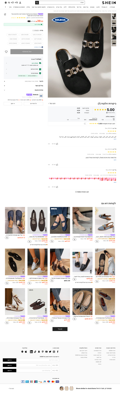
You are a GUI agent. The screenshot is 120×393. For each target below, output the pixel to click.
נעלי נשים (104, 11)
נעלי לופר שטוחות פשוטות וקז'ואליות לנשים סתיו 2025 (60, 278)
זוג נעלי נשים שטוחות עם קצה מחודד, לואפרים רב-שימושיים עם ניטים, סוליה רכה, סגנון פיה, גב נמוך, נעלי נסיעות (82, 316)
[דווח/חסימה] (49, 144)
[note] (39, 245)
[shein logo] (109, 2)
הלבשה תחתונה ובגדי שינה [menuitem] (39, 7)
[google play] (22, 352)
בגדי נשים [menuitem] (85, 7)
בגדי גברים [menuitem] (59, 7)
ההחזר (99, 364)
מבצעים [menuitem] (92, 7)
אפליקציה (24, 348)
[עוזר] (57, 144)
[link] (16, 2)
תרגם (115, 139)
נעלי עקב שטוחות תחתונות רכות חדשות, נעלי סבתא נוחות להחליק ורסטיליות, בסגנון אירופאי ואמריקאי (15, 235)
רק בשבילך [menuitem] (104, 7)
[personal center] (20, 3)
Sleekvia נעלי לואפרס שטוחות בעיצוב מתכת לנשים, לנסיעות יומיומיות (82, 236)
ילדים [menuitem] (65, 7)
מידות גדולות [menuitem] (71, 7)
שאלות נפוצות (84, 357)
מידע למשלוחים (97, 350)
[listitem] (105, 225)
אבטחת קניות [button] (34, 73)
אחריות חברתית (111, 355)
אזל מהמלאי (26, 52)
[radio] (37, 34)
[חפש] (37, 2)
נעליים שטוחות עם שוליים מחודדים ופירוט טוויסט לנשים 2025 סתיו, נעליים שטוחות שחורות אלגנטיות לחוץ (60, 318)
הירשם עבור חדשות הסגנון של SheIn (49, 356)
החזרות (99, 353)
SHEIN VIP (98, 362)
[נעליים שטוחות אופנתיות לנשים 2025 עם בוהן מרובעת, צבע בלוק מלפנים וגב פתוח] (15, 301)
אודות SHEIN (112, 350)
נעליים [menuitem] (28, 7)
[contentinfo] (31, 382)
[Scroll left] (7, 7)
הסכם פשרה (112, 359)
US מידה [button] (36, 30)
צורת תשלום (84, 353)
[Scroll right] (5, 7)
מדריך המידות (98, 359)
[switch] (85, 124)
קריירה (113, 357)
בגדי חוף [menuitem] (79, 7)
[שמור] (6, 51)
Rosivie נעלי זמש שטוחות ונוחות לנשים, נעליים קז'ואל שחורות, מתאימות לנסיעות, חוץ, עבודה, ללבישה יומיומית (15, 278)
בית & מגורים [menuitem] (50, 7)
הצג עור (60, 329)
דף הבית (114, 11)
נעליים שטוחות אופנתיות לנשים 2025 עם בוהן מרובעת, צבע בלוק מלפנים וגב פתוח (15, 318)
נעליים (109, 11)
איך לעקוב (99, 357)
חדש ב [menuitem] (98, 7)
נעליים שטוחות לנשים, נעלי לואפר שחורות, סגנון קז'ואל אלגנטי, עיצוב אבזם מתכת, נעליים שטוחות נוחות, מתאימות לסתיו (82, 276)
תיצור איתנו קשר (83, 350)
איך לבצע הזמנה (97, 355)
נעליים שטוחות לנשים (96, 11)
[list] (44, 351)
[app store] (26, 352)
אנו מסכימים (55, 378)
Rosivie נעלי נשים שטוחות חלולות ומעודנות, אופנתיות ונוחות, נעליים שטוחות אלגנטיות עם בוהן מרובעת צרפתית (105, 318)
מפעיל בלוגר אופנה (110, 353)
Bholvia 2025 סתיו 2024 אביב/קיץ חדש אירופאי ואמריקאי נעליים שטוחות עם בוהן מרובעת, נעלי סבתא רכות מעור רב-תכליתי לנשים (60, 236)
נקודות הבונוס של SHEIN (81, 355)
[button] (9, 3)
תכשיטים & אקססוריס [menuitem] (19, 7)
